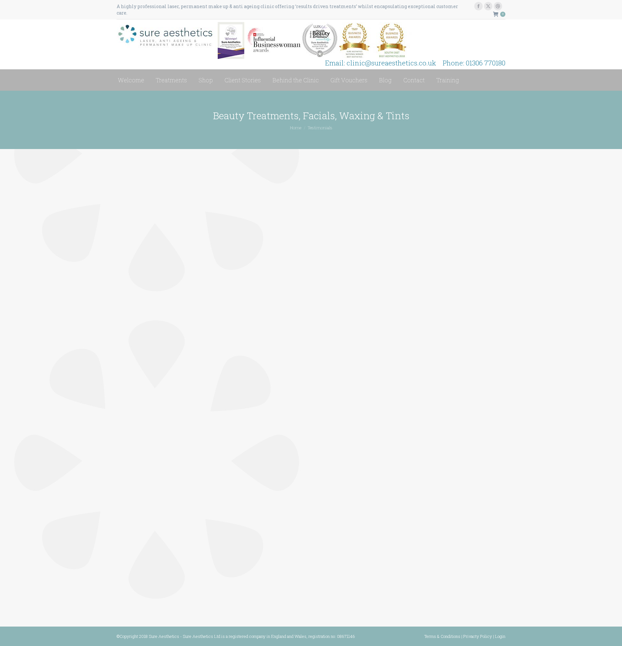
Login (500, 636)
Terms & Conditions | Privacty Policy (458, 636)
